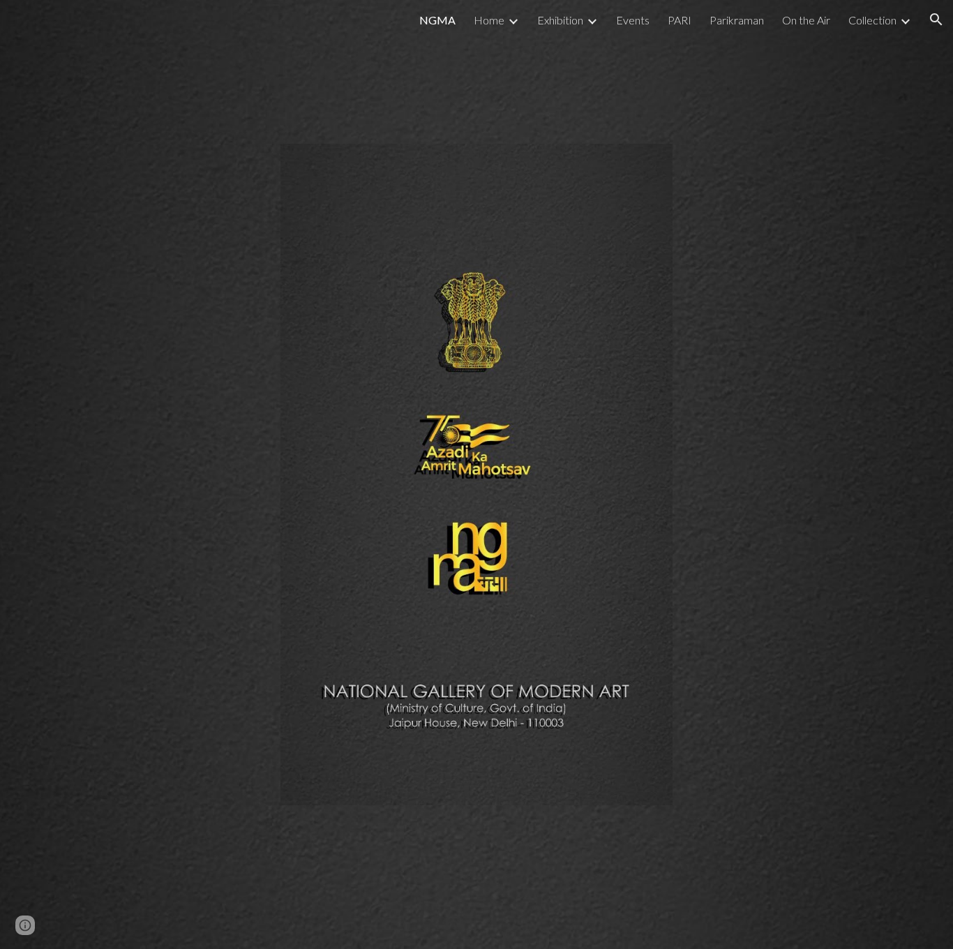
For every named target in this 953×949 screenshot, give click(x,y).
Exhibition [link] (560, 20)
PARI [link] (679, 20)
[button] (936, 19)
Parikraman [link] (737, 20)
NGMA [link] (437, 20)
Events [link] (633, 20)
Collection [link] (872, 20)
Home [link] (489, 20)
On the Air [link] (806, 20)
